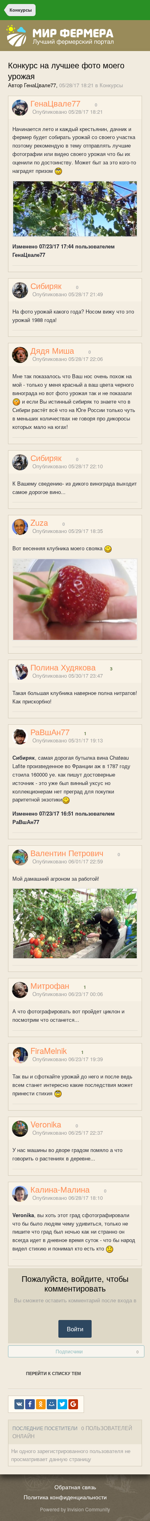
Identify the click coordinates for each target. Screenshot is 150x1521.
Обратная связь (75, 1487)
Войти (75, 1328)
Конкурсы (111, 85)
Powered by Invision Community (75, 1509)
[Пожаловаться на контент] (129, 112)
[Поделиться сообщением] (139, 112)
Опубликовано (67, 111)
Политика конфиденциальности (65, 1497)
